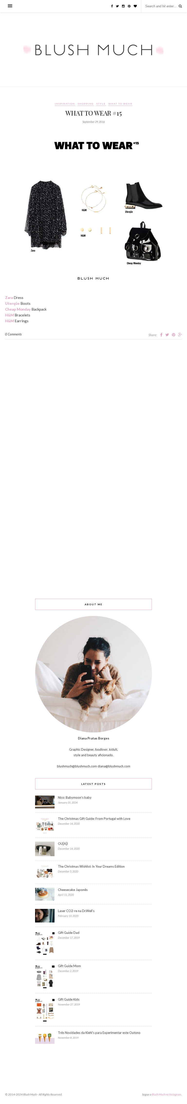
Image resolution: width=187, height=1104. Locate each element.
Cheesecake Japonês (73, 890)
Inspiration (65, 103)
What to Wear (120, 103)
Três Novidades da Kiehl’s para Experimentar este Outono (99, 1033)
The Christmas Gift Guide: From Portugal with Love (94, 819)
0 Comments (13, 334)
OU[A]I (63, 844)
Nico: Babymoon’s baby (75, 797)
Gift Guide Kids (68, 999)
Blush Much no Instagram (166, 1094)
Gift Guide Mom (69, 966)
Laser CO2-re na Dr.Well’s (76, 911)
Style (101, 103)
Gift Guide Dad (68, 933)
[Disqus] (93, 400)
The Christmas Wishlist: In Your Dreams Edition (91, 866)
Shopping (86, 103)
